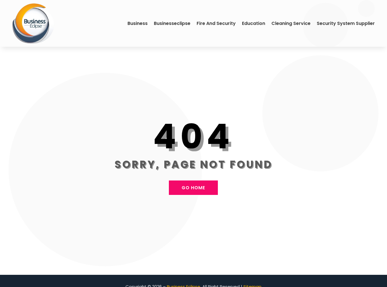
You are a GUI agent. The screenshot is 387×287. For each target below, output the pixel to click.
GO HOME (193, 187)
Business (137, 23)
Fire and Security (216, 23)
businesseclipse (172, 23)
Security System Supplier (346, 23)
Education (253, 23)
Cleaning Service (291, 23)
